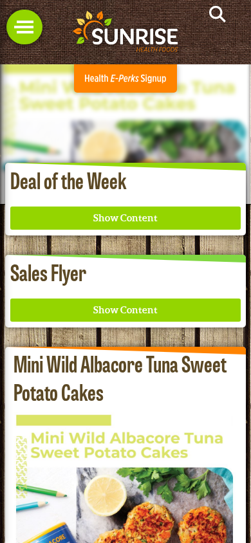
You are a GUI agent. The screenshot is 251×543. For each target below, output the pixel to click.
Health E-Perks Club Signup (125, 78)
